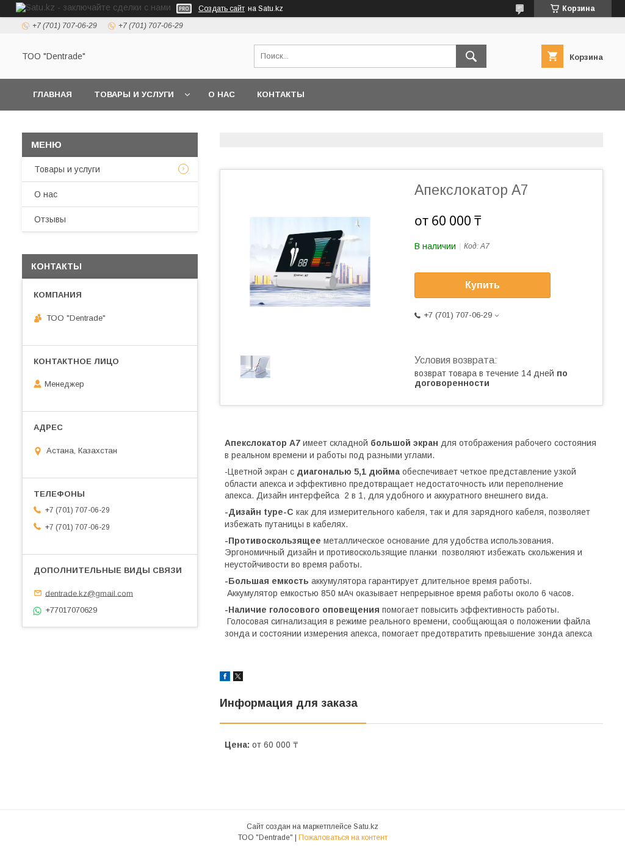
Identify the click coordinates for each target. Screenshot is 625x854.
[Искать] (471, 56)
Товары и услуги (134, 94)
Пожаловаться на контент (343, 837)
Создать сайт (221, 8)
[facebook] (225, 678)
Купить (482, 285)
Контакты (281, 94)
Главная (52, 94)
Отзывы (50, 219)
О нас (221, 94)
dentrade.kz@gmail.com (89, 592)
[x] (238, 678)
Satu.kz (365, 826)
